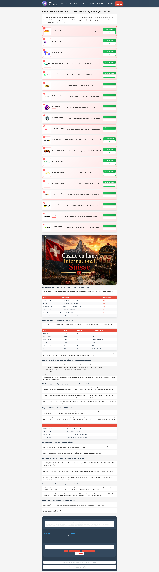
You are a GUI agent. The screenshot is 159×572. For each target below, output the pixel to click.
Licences (83, 3)
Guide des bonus (72, 535)
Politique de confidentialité (49, 535)
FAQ (69, 540)
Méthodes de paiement (73, 537)
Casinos (61, 3)
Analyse (76, 3)
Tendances (110, 3)
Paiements (91, 3)
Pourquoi (68, 3)
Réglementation (100, 3)
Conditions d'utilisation (48, 537)
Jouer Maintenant (119, 3)
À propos (45, 540)
